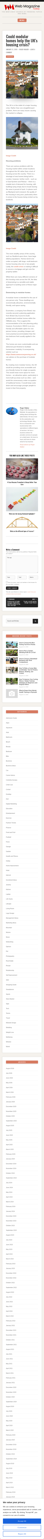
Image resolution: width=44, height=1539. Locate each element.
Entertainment (10, 813)
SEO (7, 980)
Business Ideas (11, 766)
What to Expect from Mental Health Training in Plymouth (28, 691)
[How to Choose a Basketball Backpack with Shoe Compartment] (12, 660)
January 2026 (10, 1102)
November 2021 (11, 1335)
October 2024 (10, 1173)
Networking (9, 942)
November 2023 (11, 1221)
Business (9, 761)
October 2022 (10, 1282)
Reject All (22, 1534)
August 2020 (10, 1406)
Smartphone (10, 989)
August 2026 (10, 1068)
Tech (7, 1008)
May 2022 (9, 1306)
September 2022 (11, 1287)
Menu (22, 20)
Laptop (8, 894)
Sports (8, 994)
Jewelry (8, 885)
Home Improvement (12, 866)
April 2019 (9, 1482)
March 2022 (10, 1316)
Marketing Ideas (11, 923)
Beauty (8, 746)
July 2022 (9, 1297)
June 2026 (9, 1078)
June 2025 (9, 1135)
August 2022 (10, 1292)
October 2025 (10, 1116)
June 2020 (9, 1416)
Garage (8, 846)
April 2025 (9, 1144)
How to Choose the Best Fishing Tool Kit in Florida (27, 643)
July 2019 (9, 1468)
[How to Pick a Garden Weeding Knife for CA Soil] (12, 652)
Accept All (22, 1521)
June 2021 (9, 1359)
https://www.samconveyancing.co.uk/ (21, 354)
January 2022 (10, 1325)
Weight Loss (10, 1032)
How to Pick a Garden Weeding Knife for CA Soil (27, 651)
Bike (7, 756)
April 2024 (9, 1197)
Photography (10, 956)
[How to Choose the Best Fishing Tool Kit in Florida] (12, 644)
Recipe (8, 965)
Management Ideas (12, 918)
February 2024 (10, 1206)
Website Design (11, 1023)
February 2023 (10, 1264)
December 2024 (11, 1164)
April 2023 (9, 1254)
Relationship (10, 970)
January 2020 (10, 1440)
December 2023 (11, 1216)
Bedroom (9, 751)
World (8, 1046)
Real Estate (9, 961)
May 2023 (9, 1249)
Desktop (8, 794)
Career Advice (10, 775)
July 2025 (9, 1130)
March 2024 (10, 1202)
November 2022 (11, 1278)
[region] (22, 1518)
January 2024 (10, 1211)
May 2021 (9, 1364)
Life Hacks (9, 899)
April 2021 (9, 1368)
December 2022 (11, 1273)
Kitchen (8, 889)
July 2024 (9, 1183)
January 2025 (10, 1159)
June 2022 (9, 1302)
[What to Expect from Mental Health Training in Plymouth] (12, 693)
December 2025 (11, 1106)
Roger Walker (24, 49)
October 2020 (10, 1397)
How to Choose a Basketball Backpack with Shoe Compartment (28, 660)
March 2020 (10, 1430)
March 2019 (10, 1487)
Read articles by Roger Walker (27, 446)
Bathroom (9, 737)
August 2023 (10, 1235)
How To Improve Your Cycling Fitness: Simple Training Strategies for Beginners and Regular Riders (28, 682)
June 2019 (9, 1473)
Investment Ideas (11, 880)
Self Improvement (11, 975)
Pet (7, 951)
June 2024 (9, 1187)
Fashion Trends (11, 823)
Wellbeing (9, 1037)
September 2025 (11, 1121)
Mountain (9, 927)
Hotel (7, 870)
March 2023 (10, 1259)
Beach (8, 742)
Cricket (8, 789)
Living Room (10, 908)
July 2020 (9, 1411)
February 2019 (10, 1492)
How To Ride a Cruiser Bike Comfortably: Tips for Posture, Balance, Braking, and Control (28, 670)
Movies (8, 932)
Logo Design (10, 913)
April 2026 (9, 1087)
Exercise (8, 818)
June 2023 (9, 1244)
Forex (8, 842)
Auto (7, 732)
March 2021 (10, 1373)
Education (9, 808)
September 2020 (11, 1402)
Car (7, 770)
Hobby (8, 861)
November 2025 (11, 1111)
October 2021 (10, 1340)
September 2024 (11, 1178)
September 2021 (11, 1344)
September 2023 (11, 1230)
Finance (8, 827)
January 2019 (10, 1497)
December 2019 (11, 1444)
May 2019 (9, 1478)
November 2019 (11, 1449)
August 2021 (10, 1349)
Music (8, 937)
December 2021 (11, 1330)
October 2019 (10, 1454)
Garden (8, 851)
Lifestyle (8, 904)
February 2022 (10, 1321)
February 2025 (10, 1154)
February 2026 (10, 1097)
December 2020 (11, 1387)
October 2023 (10, 1225)
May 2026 (9, 1083)
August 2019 (10, 1463)
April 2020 (9, 1425)
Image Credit (11, 156)
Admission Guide (11, 718)
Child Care (9, 785)
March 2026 (10, 1092)
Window (8, 1042)
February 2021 (10, 1378)
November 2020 (11, 1392)
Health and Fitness (12, 856)
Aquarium (9, 728)
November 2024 (11, 1168)
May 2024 (9, 1192)
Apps (7, 723)
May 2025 (9, 1140)
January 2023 (10, 1268)
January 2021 (10, 1382)
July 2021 (9, 1354)
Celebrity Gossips (11, 780)
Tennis (8, 1013)
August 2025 (10, 1125)
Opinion (10, 56)
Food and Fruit (10, 832)
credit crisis (18, 266)
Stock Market (10, 999)
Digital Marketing (11, 804)
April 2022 (9, 1311)
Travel (8, 1018)
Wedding (9, 1027)
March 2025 (10, 1149)
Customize (22, 1527)
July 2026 (9, 1073)
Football (8, 837)
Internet (8, 875)
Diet (7, 799)
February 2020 (10, 1435)
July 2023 (9, 1240)
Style (7, 1004)
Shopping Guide (11, 985)
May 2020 (9, 1421)
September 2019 (11, 1459)
